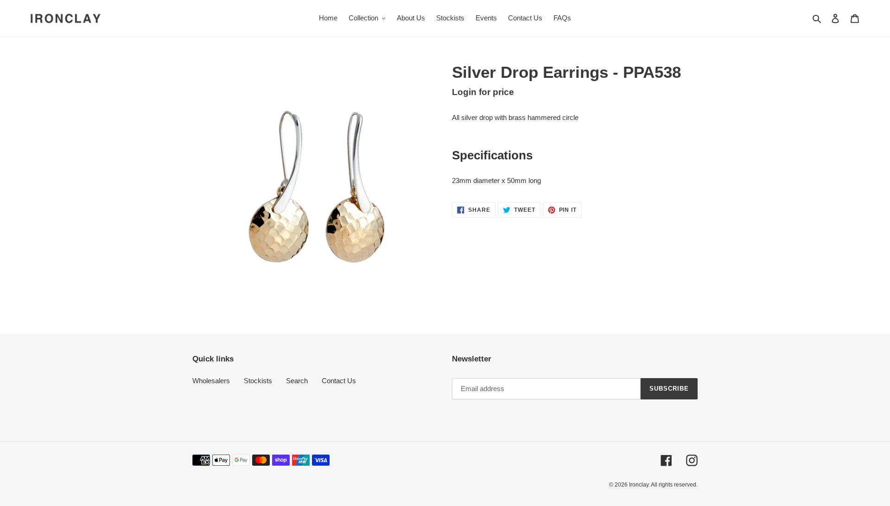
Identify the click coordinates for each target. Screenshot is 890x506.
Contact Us (339, 381)
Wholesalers (211, 381)
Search (297, 381)
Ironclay (638, 484)
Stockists (258, 381)
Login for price (483, 92)
